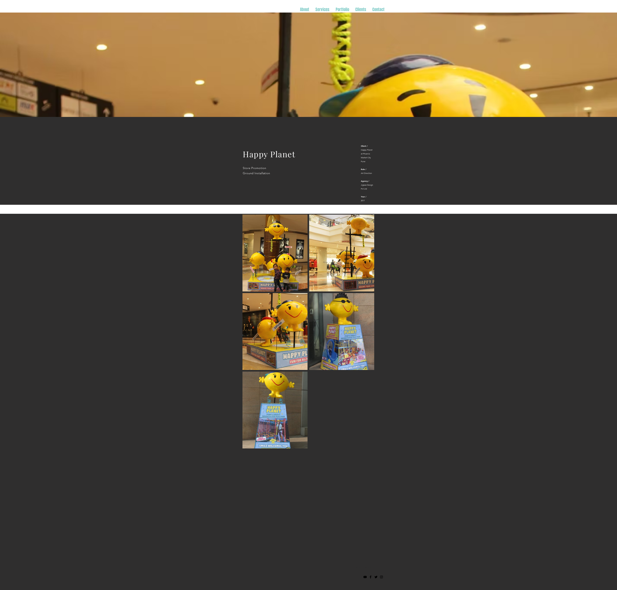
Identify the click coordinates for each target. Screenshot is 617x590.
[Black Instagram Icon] (381, 577)
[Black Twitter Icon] (376, 577)
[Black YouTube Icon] (365, 577)
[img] (275, 253)
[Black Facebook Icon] (370, 577)
